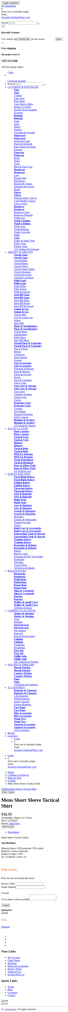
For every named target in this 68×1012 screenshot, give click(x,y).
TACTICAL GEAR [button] (18, 428)
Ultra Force (14, 823)
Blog (10, 989)
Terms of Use (14, 971)
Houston (5, 927)
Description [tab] (13, 832)
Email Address (8, 887)
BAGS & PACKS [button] (17, 570)
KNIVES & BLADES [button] (19, 474)
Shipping (12, 963)
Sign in (11, 75)
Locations (12, 736)
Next (11, 792)
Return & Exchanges (18, 966)
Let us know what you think (15, 899)
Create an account (16, 81)
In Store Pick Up (16, 974)
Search (4, 22)
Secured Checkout (10, 17)
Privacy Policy (15, 969)
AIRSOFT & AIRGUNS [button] (20, 252)
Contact (11, 995)
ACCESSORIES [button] (16, 687)
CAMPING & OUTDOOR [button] (21, 610)
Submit (6, 905)
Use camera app (9, 39)
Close (58, 39)
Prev (5, 792)
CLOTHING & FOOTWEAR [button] (23, 87)
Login (17, 738)
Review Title (7, 883)
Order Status (14, 960)
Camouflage (10, 1009)
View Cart (25, 17)
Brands (11, 733)
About (11, 986)
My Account (14, 957)
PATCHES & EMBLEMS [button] (21, 664)
